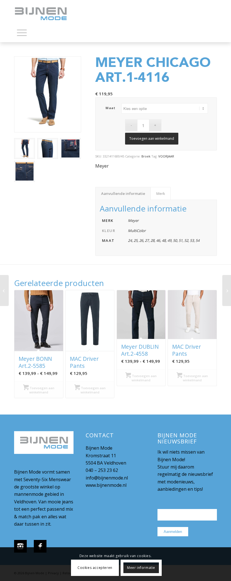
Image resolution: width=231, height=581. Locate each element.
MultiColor (137, 230)
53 (192, 240)
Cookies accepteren (94, 567)
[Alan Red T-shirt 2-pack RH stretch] (226, 290)
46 (158, 240)
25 (135, 240)
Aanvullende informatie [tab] (123, 193)
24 (130, 240)
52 (186, 240)
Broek (145, 156)
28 (152, 240)
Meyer (102, 166)
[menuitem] (22, 33)
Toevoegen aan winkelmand (151, 138)
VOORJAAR (166, 156)
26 (141, 240)
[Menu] (22, 32)
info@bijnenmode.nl (107, 478)
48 (164, 240)
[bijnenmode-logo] (44, 14)
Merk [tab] (160, 193)
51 (181, 240)
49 (169, 240)
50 (175, 240)
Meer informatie (141, 567)
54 (197, 240)
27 (147, 240)
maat (110, 108)
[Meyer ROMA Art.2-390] (4, 290)
